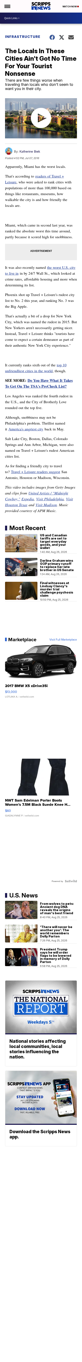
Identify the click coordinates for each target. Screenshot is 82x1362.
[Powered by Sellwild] (71, 881)
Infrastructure (22, 37)
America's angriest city (25, 428)
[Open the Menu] (7, 6)
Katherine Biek (29, 151)
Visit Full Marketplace (63, 639)
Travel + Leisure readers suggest (35, 471)
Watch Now (69, 6)
